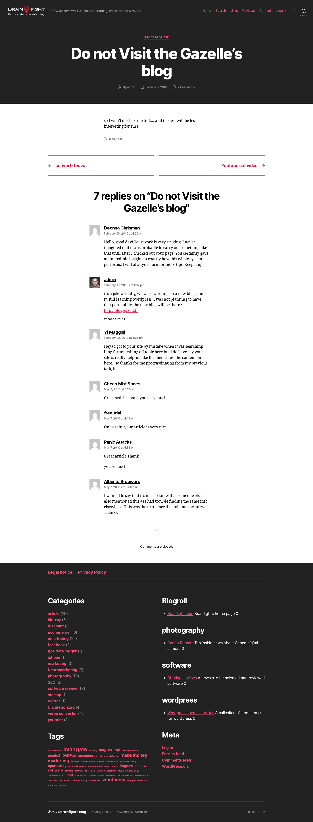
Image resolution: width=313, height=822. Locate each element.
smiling (144, 766)
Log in (167, 747)
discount (56, 626)
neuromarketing (128, 761)
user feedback (141, 775)
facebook (56, 645)
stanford (69, 771)
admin (131, 87)
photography (59, 676)
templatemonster (56, 775)
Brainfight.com (180, 613)
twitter (54, 701)
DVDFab (69, 756)
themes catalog (96, 775)
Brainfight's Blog (73, 812)
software (55, 770)
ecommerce (59, 632)
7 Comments (186, 87)
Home (207, 10)
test (119, 139)
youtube (55, 720)
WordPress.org (175, 766)
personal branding (76, 766)
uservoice (53, 780)
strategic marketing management (100, 771)
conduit (54, 756)
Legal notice (60, 572)
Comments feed (176, 760)
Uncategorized (156, 37)
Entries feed (173, 754)
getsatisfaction (111, 756)
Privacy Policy (92, 572)
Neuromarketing (62, 670)
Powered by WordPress (133, 812)
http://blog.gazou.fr (121, 310)
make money (133, 755)
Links (234, 10)
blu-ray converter (130, 750)
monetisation (112, 761)
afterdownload (55, 750)
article (54, 613)
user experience (125, 775)
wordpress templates (137, 780)
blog (112, 139)
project (114, 766)
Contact (265, 10)
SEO (51, 682)
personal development (98, 766)
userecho (110, 775)
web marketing (80, 780)
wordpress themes (57, 785)
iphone (54, 657)
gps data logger (62, 651)
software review (62, 688)
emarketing (58, 638)
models (100, 761)
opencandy (57, 766)
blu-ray (54, 620)
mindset (75, 761)
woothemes (95, 780)
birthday (93, 750)
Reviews (248, 10)
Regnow (126, 766)
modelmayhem (88, 761)
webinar (67, 780)
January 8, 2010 (156, 87)
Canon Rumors (180, 643)
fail (100, 756)
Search (221, 10)
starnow (79, 771)
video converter (62, 713)
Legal (279, 10)
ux (60, 780)
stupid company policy (128, 771)
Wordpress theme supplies (190, 713)
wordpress (114, 779)
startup (54, 695)
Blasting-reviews (182, 678)
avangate (75, 749)
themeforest (81, 775)
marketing (57, 663)
